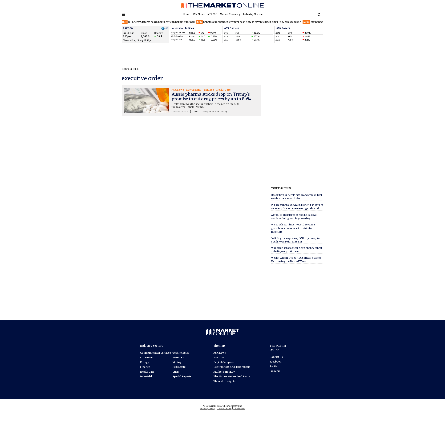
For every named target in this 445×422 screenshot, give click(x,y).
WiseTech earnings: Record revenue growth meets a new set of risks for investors (293, 228)
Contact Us (276, 357)
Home (186, 14)
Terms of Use (224, 408)
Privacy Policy (207, 408)
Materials (178, 357)
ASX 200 (212, 14)
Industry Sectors (253, 14)
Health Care (147, 371)
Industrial (146, 376)
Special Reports (181, 376)
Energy (144, 362)
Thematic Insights (224, 381)
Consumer (146, 357)
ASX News (199, 14)
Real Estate (178, 366)
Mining (176, 362)
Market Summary (230, 14)
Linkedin (275, 371)
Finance (145, 366)
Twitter (274, 366)
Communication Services (155, 352)
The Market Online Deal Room (231, 376)
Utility (175, 371)
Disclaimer (239, 408)
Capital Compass (223, 362)
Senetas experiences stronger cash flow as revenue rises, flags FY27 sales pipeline (241, 22)
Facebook (275, 361)
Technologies (180, 352)
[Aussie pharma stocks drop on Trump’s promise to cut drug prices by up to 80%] (191, 100)
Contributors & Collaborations (231, 366)
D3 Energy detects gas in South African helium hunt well (150, 22)
